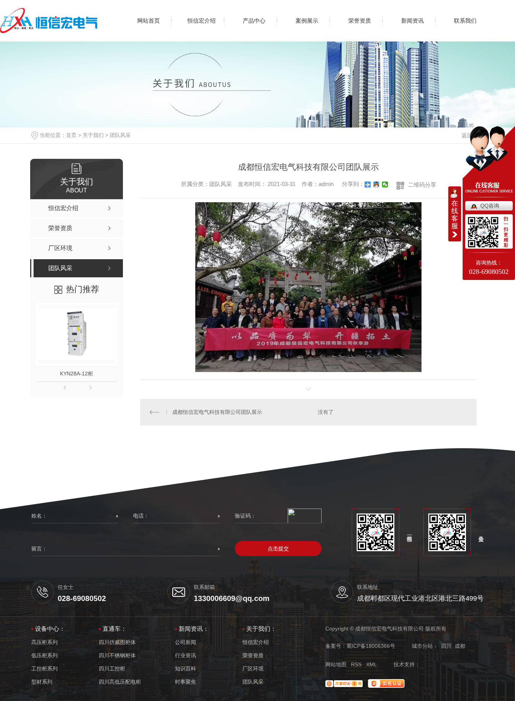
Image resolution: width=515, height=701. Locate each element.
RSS (356, 664)
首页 (71, 135)
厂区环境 (253, 669)
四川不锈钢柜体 (117, 655)
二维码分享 (422, 184)
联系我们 (465, 20)
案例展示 (307, 20)
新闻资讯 (412, 20)
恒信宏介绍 (201, 20)
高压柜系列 (44, 642)
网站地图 (335, 664)
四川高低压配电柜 (120, 682)
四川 (446, 646)
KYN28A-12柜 (76, 373)
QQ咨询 (489, 206)
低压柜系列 (44, 655)
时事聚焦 (185, 682)
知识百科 (185, 669)
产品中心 (254, 20)
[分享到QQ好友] (376, 184)
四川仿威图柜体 (117, 642)
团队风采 (120, 135)
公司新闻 (185, 642)
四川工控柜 (112, 669)
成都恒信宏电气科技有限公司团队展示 (217, 412)
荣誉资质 (359, 20)
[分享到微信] (385, 184)
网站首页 (148, 20)
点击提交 (278, 549)
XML (371, 664)
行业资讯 (185, 655)
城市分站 (422, 646)
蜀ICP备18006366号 (370, 646)
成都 (460, 646)
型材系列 (41, 682)
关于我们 (93, 135)
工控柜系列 (44, 669)
